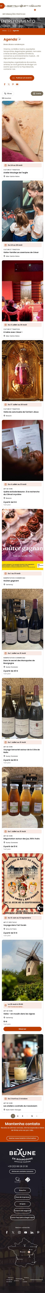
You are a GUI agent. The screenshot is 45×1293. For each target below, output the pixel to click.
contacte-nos (9, 69)
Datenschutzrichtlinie (36, 1279)
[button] (39, 6)
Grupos (22, 1204)
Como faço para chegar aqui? (23, 1217)
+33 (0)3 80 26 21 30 (18, 1166)
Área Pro (22, 1190)
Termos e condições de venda (9, 1279)
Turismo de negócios (22, 1211)
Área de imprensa (22, 1197)
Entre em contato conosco (22, 1171)
